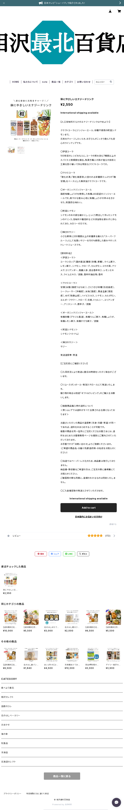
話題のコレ (6, 706)
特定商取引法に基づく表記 (37, 793)
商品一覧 (56, 82)
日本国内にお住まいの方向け (88, 516)
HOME (15, 82)
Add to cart (89, 507)
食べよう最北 (7, 687)
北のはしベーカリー (10, 715)
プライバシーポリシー (12, 793)
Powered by (58, 804)
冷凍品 (4, 752)
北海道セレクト (8, 761)
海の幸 (4, 734)
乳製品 (4, 743)
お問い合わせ (83, 82)
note (44, 82)
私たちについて (30, 82)
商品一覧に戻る (62, 776)
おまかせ (5, 724)
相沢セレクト (7, 697)
